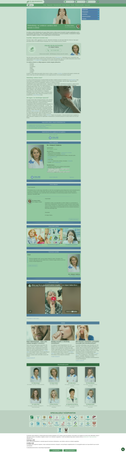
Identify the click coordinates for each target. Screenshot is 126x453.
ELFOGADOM (56, 450)
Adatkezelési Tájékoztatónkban (90, 436)
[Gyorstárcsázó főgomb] (123, 449)
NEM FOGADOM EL (70, 450)
